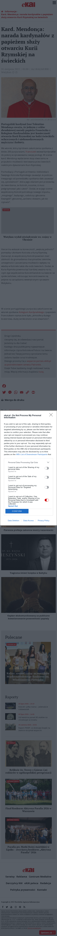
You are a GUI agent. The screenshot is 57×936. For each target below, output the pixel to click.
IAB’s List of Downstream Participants (31, 454)
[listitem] (28, 462)
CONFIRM (17, 511)
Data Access (28, 520)
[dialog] (28, 468)
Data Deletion (13, 520)
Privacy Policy (43, 520)
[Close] (51, 415)
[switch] (47, 468)
